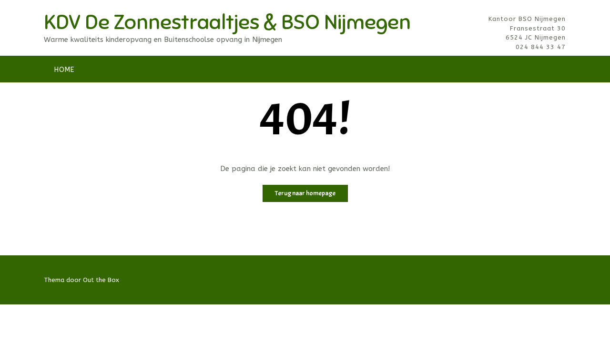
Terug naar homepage (305, 193)
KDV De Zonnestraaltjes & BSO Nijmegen (227, 22)
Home (64, 70)
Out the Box (101, 279)
